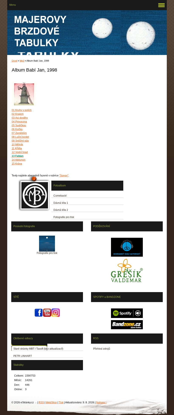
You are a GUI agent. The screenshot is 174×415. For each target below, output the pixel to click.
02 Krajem (18, 114)
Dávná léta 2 (60, 209)
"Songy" (63, 175)
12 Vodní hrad (20, 152)
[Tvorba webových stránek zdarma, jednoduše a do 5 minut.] (35, 403)
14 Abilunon (18, 159)
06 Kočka (17, 129)
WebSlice (51, 402)
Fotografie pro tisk (63, 217)
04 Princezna (19, 121)
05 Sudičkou (19, 125)
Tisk (61, 402)
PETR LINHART (22, 356)
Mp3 (22, 60)
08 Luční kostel (20, 136)
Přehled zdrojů (101, 348)
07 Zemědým (19, 133)
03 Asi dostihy (20, 117)
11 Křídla (17, 148)
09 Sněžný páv (20, 140)
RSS (41, 402)
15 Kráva (17, 163)
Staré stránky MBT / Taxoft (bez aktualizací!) (38, 348)
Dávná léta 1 (60, 202)
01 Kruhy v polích (22, 110)
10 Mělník (17, 144)
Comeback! (60, 195)
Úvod (14, 60)
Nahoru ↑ (101, 402)
